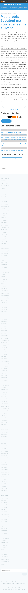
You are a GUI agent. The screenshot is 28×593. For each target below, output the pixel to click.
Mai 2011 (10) (3, 505)
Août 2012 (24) (4, 479)
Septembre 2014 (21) (5, 434)
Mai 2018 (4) (3, 351)
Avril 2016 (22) (4, 398)
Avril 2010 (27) (4, 528)
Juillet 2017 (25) (4, 370)
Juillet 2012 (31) (4, 481)
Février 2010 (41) (4, 532)
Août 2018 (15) (4, 345)
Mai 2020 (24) (3, 305)
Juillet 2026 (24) (4, 192)
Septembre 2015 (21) (5, 411)
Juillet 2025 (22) (4, 213)
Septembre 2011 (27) (5, 500)
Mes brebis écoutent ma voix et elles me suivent (13, 22)
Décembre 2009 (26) (5, 536)
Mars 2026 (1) (3, 198)
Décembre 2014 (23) (5, 429)
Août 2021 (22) (4, 278)
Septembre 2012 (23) (5, 478)
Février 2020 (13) (4, 311)
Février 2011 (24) (4, 509)
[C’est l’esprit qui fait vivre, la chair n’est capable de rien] (2, 106)
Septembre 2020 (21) (5, 298)
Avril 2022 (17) (4, 262)
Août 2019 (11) (4, 323)
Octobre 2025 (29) (4, 208)
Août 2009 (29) (4, 544)
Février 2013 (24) (4, 467)
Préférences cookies (21, 589)
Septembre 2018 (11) (5, 344)
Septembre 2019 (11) (5, 321)
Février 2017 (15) (4, 379)
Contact (2, 566)
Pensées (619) (3, 180)
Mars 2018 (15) (4, 354)
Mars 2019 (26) (4, 332)
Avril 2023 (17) (4, 239)
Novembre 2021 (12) (5, 272)
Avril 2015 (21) (4, 420)
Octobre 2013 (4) (4, 455)
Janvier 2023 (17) (4, 245)
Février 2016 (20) (4, 401)
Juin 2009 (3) (3, 547)
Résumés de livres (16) (5, 182)
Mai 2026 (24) (3, 196)
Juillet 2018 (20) (4, 347)
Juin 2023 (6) (3, 236)
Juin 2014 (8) (3, 439)
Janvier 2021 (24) (4, 290)
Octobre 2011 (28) (4, 498)
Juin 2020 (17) (3, 304)
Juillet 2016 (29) (4, 392)
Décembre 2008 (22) (5, 559)
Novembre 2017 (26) (5, 363)
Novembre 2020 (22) (5, 295)
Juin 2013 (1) (3, 460)
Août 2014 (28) (4, 436)
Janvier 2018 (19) (4, 358)
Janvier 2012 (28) (4, 492)
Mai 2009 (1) (3, 549)
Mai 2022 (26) (3, 260)
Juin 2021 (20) (3, 281)
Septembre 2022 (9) (4, 253)
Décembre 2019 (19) (5, 316)
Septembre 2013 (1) (4, 457)
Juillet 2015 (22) (4, 415)
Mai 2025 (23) (3, 217)
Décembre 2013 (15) (5, 451)
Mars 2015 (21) (4, 422)
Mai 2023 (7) (3, 238)
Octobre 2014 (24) (4, 432)
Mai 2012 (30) (3, 485)
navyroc (9, 585)
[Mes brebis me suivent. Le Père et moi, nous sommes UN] (25, 106)
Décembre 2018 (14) (5, 338)
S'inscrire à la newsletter (6, 121)
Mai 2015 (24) (3, 419)
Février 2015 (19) (4, 424)
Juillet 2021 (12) (4, 279)
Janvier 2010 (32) (4, 533)
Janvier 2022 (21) (4, 267)
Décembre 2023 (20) (5, 225)
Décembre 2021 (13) (5, 270)
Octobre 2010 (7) (4, 517)
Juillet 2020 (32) (4, 302)
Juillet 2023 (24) (4, 234)
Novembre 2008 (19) (5, 561)
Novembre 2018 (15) (5, 340)
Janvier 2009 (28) (4, 556)
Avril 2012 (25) (4, 486)
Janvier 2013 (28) (4, 469)
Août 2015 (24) (4, 413)
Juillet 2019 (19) (4, 325)
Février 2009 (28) (4, 554)
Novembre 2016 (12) (5, 385)
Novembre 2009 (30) (5, 538)
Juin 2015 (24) (3, 417)
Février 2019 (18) (4, 333)
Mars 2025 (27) (4, 220)
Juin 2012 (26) (3, 483)
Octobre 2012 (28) (4, 476)
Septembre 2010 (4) (4, 519)
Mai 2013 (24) (3, 462)
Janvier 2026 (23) (4, 201)
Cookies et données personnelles (9, 589)
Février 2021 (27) (4, 288)
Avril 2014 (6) (3, 443)
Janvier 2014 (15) (4, 448)
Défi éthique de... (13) (5, 185)
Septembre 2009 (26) (5, 542)
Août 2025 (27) (4, 211)
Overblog (23, 583)
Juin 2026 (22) (3, 194)
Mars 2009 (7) (3, 552)
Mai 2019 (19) (3, 328)
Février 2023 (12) (4, 243)
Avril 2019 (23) (4, 330)
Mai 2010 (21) (3, 526)
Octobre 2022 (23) (4, 251)
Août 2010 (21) (4, 521)
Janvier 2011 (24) (4, 511)
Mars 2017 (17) (4, 377)
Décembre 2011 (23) (5, 495)
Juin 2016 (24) (3, 394)
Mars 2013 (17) (4, 466)
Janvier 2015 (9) (4, 426)
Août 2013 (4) (3, 458)
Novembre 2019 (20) (5, 317)
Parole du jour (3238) (5, 178)
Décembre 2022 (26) (5, 248)
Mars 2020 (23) (4, 309)
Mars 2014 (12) (4, 445)
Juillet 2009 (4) (4, 545)
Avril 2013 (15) (4, 464)
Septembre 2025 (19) (5, 210)
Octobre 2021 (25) (4, 274)
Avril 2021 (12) (4, 285)
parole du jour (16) (4, 183)
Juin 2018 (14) (3, 349)
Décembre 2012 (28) (5, 472)
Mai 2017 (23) (3, 373)
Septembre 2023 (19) (5, 231)
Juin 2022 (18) (3, 258)
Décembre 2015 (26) (5, 406)
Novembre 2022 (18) (5, 250)
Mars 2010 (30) (4, 530)
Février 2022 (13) (4, 266)
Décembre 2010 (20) (5, 514)
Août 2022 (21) (4, 255)
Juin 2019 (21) (3, 326)
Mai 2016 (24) (3, 396)
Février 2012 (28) (4, 490)
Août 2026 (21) (4, 191)
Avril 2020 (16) (4, 307)
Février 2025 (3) (4, 222)
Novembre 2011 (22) (5, 497)
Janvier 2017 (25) (4, 380)
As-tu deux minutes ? (14, 4)
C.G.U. (19, 587)
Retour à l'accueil (14, 109)
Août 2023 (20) (4, 232)
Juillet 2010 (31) (4, 523)
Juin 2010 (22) (3, 525)
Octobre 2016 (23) (4, 387)
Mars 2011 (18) (4, 507)
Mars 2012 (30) (4, 488)
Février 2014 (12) (4, 446)
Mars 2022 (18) (4, 264)
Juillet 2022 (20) (4, 257)
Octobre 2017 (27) (4, 364)
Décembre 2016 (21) (5, 384)
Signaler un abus (13, 587)
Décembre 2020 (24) (5, 293)
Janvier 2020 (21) (4, 313)
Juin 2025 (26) (3, 215)
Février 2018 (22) (4, 356)
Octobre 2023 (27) (4, 229)
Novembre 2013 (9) (4, 453)
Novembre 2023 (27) (5, 227)
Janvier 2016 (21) (4, 403)
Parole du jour (12, 13)
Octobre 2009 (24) (4, 540)
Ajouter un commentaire (11, 158)
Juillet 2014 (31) (4, 438)
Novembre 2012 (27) (5, 474)
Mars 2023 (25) (4, 241)
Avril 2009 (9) (3, 551)
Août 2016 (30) (4, 391)
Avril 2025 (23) (4, 219)
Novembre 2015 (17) (5, 408)
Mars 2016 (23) (4, 399)
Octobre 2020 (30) (4, 297)
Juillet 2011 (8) (4, 504)
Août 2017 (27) (4, 368)
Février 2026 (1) (4, 200)
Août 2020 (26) (4, 300)
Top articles (23, 585)
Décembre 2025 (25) (5, 204)
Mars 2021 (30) (4, 286)
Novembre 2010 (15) (5, 516)
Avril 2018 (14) (4, 352)
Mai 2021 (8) (3, 283)
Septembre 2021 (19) (5, 276)
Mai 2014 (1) (3, 441)
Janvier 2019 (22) (4, 335)
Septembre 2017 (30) (5, 366)
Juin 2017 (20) (3, 372)
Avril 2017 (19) (4, 375)
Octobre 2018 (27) (4, 342)
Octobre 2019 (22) (4, 319)
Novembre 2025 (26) (5, 206)
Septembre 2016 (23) (5, 389)
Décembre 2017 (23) (5, 361)
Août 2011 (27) (4, 502)
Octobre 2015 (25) (4, 410)
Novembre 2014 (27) (5, 431)
